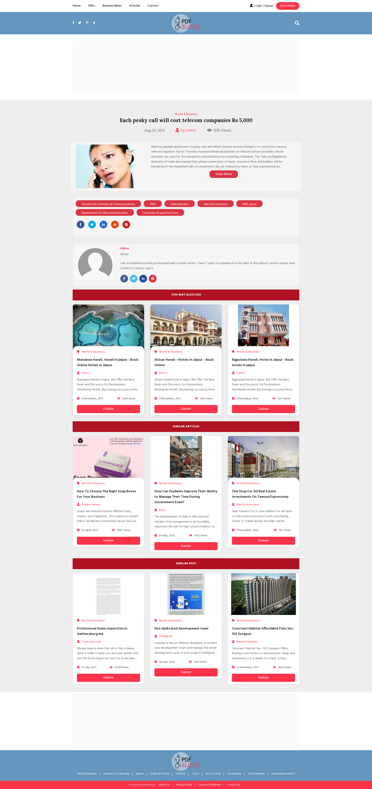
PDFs (91, 5)
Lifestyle (180, 774)
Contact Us (233, 785)
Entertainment (256, 774)
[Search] (297, 23)
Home (77, 5)
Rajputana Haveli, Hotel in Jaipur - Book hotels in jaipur (263, 362)
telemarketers (179, 204)
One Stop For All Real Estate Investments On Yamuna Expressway (260, 494)
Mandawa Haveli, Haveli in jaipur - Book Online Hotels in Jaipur (107, 362)
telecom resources (215, 204)
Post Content (287, 6)
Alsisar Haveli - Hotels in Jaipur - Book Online (184, 362)
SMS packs (249, 204)
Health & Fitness (159, 774)
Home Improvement (283, 774)
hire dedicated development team (181, 628)
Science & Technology (116, 774)
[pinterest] (87, 23)
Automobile (234, 774)
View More (223, 174)
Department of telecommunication (105, 213)
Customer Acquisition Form (160, 213)
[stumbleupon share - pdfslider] (115, 224)
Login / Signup (264, 5)
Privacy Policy (184, 785)
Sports (140, 774)
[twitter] (79, 23)
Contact (153, 5)
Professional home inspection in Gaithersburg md (102, 631)
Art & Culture (213, 774)
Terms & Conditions (209, 785)
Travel (195, 774)
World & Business (186, 114)
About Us (164, 785)
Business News (112, 5)
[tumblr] (94, 23)
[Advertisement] (186, 67)
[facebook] (74, 27)
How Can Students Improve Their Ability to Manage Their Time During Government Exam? (185, 497)
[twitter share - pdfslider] (92, 224)
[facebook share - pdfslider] (80, 224)
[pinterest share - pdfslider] (126, 224)
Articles (134, 5)
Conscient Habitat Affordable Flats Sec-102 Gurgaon (263, 631)
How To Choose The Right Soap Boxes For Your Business (106, 494)
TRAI (153, 204)
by (188, 130)
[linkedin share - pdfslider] (103, 224)
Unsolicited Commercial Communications (108, 204)
